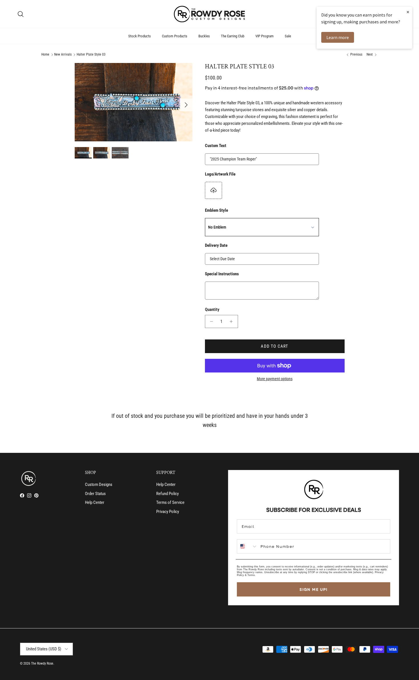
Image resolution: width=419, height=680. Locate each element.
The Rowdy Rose (42, 663)
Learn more (337, 37)
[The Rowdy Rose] (209, 14)
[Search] (20, 14)
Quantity (212, 309)
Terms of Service (170, 502)
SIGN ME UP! (314, 589)
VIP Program (264, 36)
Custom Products (174, 36)
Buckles (204, 36)
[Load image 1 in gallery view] (133, 102)
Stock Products (139, 36)
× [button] (407, 11)
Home (45, 55)
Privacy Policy (167, 511)
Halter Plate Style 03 (91, 55)
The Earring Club (232, 36)
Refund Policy (167, 493)
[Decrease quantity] (210, 321)
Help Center (94, 502)
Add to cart (274, 346)
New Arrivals (63, 55)
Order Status (95, 493)
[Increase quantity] (233, 321)
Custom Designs (98, 484)
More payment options (274, 378)
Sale (288, 36)
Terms (251, 575)
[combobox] (247, 546)
